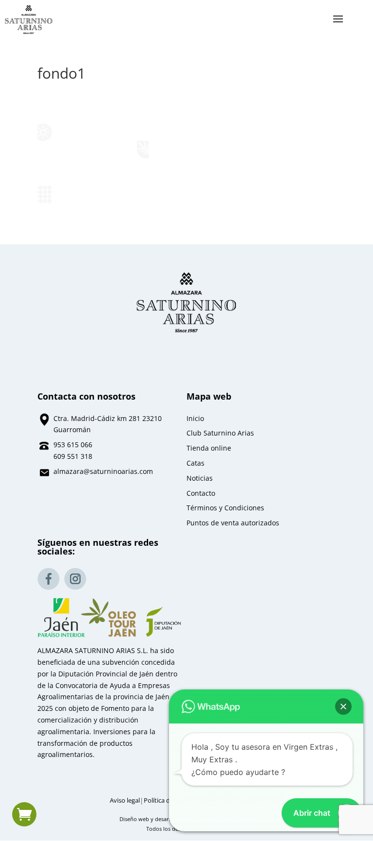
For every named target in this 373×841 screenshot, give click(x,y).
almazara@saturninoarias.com (103, 471)
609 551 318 (72, 456)
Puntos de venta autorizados (232, 522)
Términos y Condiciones (225, 507)
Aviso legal (125, 800)
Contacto (200, 493)
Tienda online (208, 448)
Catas (195, 463)
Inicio (195, 418)
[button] (343, 706)
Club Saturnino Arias (220, 432)
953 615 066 (72, 444)
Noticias (199, 478)
